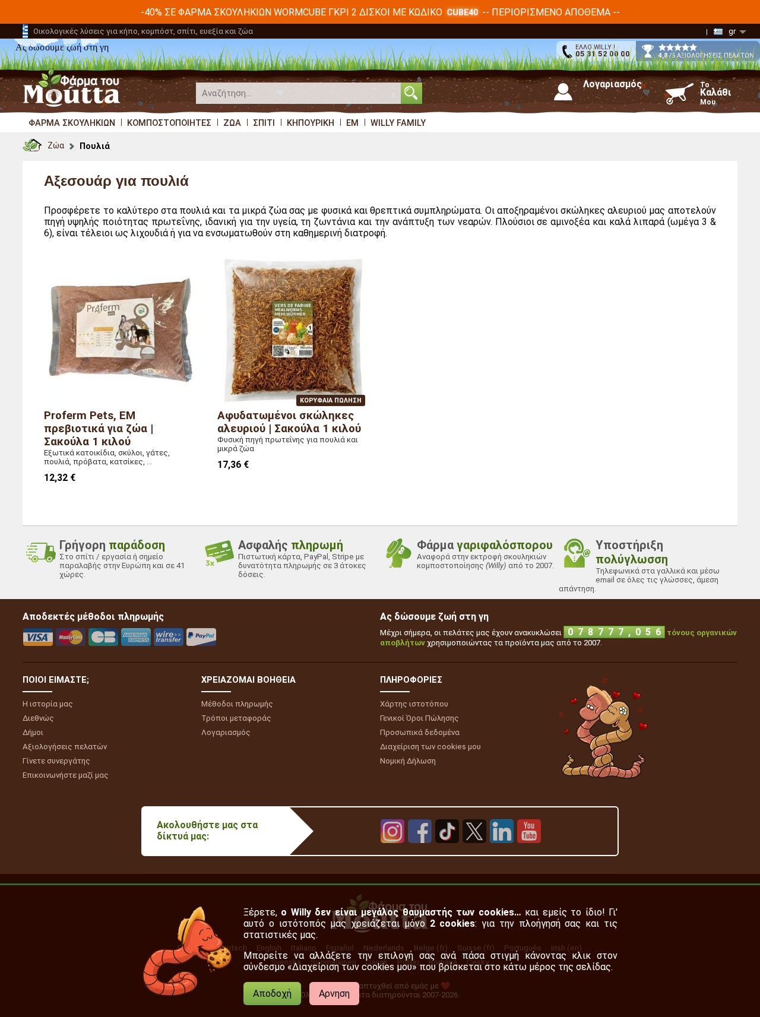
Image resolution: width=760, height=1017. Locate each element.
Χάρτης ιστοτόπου (414, 703)
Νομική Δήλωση (408, 760)
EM (352, 123)
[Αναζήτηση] (411, 93)
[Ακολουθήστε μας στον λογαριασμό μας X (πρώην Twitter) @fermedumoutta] (474, 851)
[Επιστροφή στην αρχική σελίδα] (32, 142)
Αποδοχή (272, 993)
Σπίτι (264, 123)
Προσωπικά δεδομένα (420, 732)
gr (732, 31)
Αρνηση (334, 993)
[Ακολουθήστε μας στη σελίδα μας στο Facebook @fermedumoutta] (419, 851)
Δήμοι (33, 732)
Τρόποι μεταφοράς (236, 718)
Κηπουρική (310, 123)
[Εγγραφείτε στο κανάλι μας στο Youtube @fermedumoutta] (529, 851)
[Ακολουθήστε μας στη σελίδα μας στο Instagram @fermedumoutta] (392, 851)
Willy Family (398, 123)
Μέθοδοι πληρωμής (237, 703)
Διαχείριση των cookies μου (430, 746)
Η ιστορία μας (48, 703)
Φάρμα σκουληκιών (71, 123)
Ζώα (232, 123)
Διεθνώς (38, 718)
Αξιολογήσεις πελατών (65, 746)
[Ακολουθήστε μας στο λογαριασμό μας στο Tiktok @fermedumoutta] (447, 851)
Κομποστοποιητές (169, 123)
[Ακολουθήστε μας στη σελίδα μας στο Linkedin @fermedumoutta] (501, 851)
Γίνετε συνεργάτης (56, 760)
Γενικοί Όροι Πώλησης (419, 718)
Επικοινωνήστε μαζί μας (66, 775)
